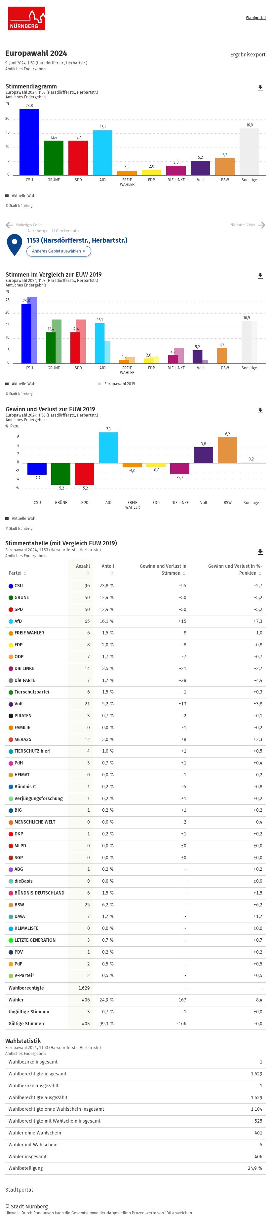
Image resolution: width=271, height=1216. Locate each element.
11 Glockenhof (64, 231)
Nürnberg (36, 231)
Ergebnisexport (248, 54)
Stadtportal (19, 1190)
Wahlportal (256, 18)
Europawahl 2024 (36, 53)
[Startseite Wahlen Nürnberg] (105, 18)
